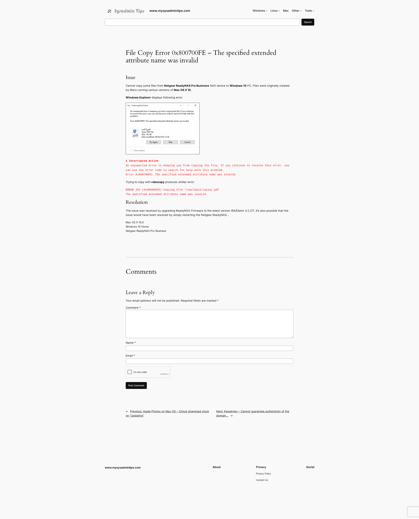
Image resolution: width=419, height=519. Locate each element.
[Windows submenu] (266, 10)
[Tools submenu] (313, 10)
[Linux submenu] (279, 10)
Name (131, 342)
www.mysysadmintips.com (169, 11)
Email (130, 355)
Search (308, 22)
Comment (133, 307)
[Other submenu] (301, 10)
